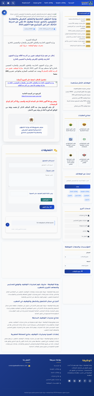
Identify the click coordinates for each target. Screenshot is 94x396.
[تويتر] (80, 381)
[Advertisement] (31, 260)
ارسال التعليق (46, 207)
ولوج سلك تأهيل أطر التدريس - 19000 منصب (77, 92)
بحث (77, 186)
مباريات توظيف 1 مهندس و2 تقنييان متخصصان (78, 37)
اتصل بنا (84, 236)
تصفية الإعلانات (76, 271)
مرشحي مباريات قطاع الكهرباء (82, 88)
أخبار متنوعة (26, 3)
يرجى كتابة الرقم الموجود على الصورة (41, 193)
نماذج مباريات (37, 3)
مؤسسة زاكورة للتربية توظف (80, 46)
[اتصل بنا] (8, 3)
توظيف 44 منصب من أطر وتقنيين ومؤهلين (78, 27)
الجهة (88, 261)
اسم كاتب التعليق (48, 161)
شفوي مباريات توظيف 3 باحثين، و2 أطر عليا (77, 42)
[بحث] (13, 3)
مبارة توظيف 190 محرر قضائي (82, 106)
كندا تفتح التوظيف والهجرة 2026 (79, 31)
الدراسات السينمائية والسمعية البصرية (79, 20)
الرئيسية (71, 3)
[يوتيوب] (69, 381)
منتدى (85, 231)
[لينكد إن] (74, 381)
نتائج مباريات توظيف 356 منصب (79, 23)
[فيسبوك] (85, 381)
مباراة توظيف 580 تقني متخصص (81, 98)
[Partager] (4, 12)
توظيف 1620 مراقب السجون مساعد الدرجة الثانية (78, 102)
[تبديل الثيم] (3, 3)
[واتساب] (90, 381)
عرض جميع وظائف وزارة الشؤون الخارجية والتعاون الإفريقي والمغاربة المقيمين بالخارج (31, 130)
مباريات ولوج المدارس (80, 220)
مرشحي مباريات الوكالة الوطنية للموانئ (77, 34)
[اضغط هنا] (31, 85)
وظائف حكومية (61, 3)
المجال (88, 252)
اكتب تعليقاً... (49, 171)
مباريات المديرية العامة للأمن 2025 (81, 95)
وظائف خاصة (48, 3)
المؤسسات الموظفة (52, 383)
